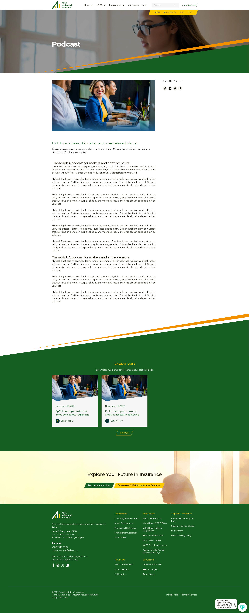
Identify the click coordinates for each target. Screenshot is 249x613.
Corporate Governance (181, 513)
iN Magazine (120, 574)
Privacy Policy (172, 595)
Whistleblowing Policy (181, 535)
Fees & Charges (150, 569)
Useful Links (148, 560)
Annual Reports (122, 569)
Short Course (120, 537)
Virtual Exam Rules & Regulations (152, 529)
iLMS (182, 12)
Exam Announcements (153, 535)
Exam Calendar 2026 (152, 518)
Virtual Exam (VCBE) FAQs (155, 523)
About (87, 5)
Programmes (115, 5)
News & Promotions (124, 564)
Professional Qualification (126, 533)
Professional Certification (126, 528)
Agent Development (124, 523)
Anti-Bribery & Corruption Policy (182, 519)
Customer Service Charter (183, 526)
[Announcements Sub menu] (146, 5)
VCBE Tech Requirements (155, 545)
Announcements (136, 5)
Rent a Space (149, 574)
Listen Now (67, 421)
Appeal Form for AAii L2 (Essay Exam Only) (153, 551)
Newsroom (120, 560)
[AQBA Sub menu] (104, 5)
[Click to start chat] (242, 607)
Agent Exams (170, 12)
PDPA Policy (177, 531)
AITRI (157, 12)
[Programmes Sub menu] (123, 5)
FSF (190, 12)
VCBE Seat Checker (152, 540)
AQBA (99, 5)
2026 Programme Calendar (127, 518)
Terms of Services (189, 595)
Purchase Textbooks (152, 564)
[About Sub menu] (92, 5)
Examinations (149, 513)
